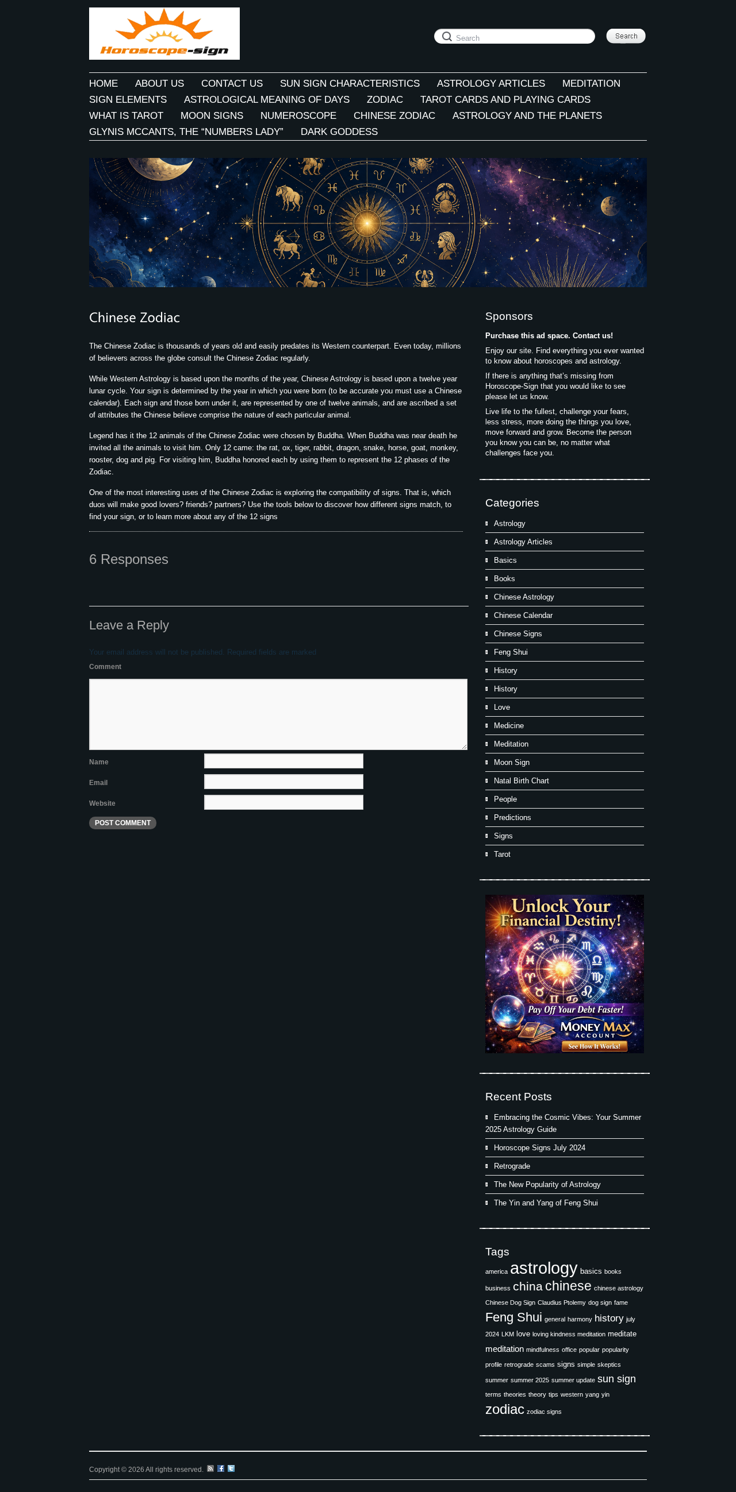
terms (493, 1394)
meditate (622, 1333)
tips (553, 1394)
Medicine (509, 725)
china (528, 1286)
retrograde (519, 1364)
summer (496, 1380)
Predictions (512, 817)
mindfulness (542, 1349)
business (498, 1288)
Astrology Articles (523, 542)
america (496, 1271)
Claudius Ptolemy (562, 1302)
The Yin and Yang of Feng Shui (546, 1203)
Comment (105, 667)
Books (504, 578)
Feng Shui (511, 652)
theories (515, 1394)
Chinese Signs (518, 633)
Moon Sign (512, 762)
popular (589, 1349)
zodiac (504, 1409)
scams (545, 1364)
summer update (573, 1380)
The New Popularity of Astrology (547, 1184)
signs (566, 1364)
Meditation (511, 744)
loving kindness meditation (568, 1334)
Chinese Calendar (523, 615)
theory (537, 1394)
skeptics (609, 1364)
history (609, 1318)
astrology (544, 1267)
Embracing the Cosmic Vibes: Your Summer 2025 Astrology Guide (563, 1123)
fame (621, 1302)
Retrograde (512, 1166)
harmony (580, 1319)
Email (98, 783)
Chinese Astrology (524, 597)
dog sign (600, 1302)
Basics (505, 560)
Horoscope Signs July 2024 (539, 1147)
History (506, 670)
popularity (615, 1349)
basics (591, 1271)
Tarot (502, 854)
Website (102, 803)
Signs (503, 836)
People (505, 799)
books (613, 1271)
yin (605, 1394)
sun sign (616, 1379)
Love (502, 707)
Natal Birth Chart (521, 780)
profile (493, 1364)
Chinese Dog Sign (510, 1302)
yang (592, 1394)
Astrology (510, 523)
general (555, 1319)
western (572, 1394)
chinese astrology (618, 1288)
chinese (568, 1285)
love (523, 1333)
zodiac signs (544, 1411)
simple (586, 1364)
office (569, 1349)
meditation (504, 1349)
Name (99, 762)
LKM (507, 1334)
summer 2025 (530, 1380)
